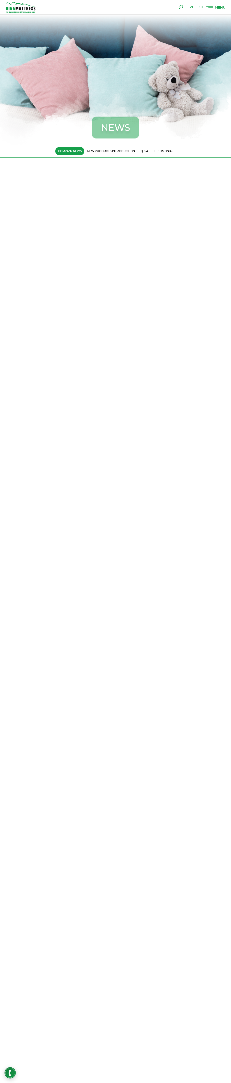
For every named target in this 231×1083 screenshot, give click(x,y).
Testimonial (163, 151)
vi (191, 7)
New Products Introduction (111, 151)
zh (200, 7)
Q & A (144, 151)
